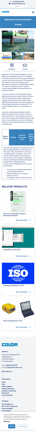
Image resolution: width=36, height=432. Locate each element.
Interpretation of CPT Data (11, 249)
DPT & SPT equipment (10, 406)
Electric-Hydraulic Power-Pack (31, 137)
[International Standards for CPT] (18, 273)
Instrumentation (7, 408)
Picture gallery (7, 386)
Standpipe (13, 137)
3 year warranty (7, 395)
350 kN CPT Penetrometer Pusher (22, 137)
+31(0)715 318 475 (11, 365)
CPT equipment (7, 404)
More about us (7, 371)
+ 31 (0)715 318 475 (18, 1)
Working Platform (5, 137)
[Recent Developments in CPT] (18, 309)
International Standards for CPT (13, 285)
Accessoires (6, 410)
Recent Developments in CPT (12, 321)
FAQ (3, 384)
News (4, 382)
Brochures (5, 393)
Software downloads (9, 391)
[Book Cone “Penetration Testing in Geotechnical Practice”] (18, 201)
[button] (33, 12)
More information (22, 220)
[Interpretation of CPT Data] (18, 237)
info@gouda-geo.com (18, 3)
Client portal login (8, 388)
